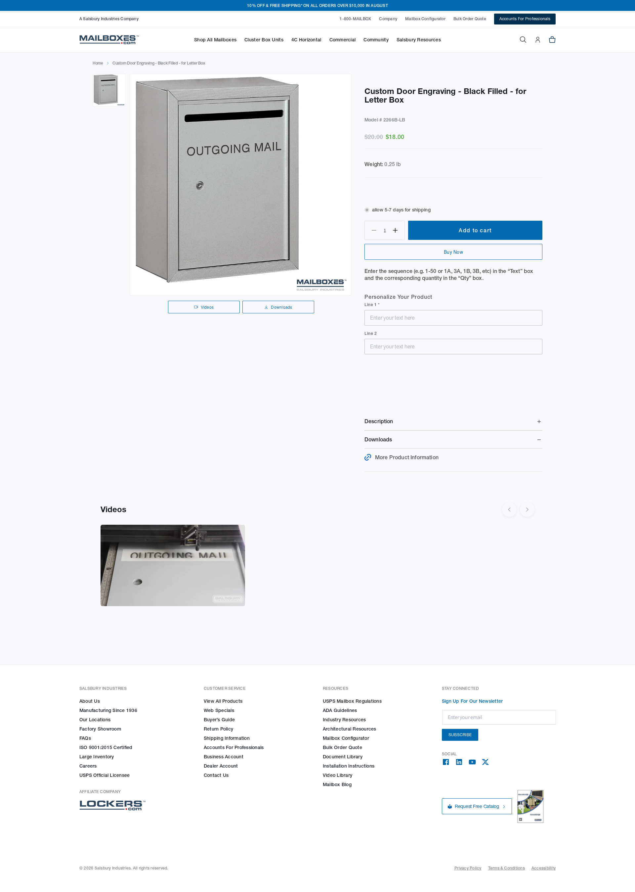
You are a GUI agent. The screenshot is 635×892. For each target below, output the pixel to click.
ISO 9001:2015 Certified (106, 747)
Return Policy (218, 729)
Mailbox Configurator (425, 18)
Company (388, 18)
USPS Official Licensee (104, 775)
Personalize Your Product (398, 296)
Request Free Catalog (477, 807)
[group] (240, 184)
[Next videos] (527, 509)
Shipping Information (227, 738)
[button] (215, 39)
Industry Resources (344, 720)
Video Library (337, 775)
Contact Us (216, 775)
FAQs (85, 738)
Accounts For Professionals (524, 18)
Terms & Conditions (506, 868)
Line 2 (370, 333)
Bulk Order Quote (469, 18)
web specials (219, 710)
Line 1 (371, 304)
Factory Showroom (100, 729)
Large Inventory (96, 757)
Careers (88, 766)
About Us (89, 701)
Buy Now (453, 251)
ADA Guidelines (340, 710)
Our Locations (94, 720)
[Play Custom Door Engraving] (173, 565)
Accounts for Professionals (234, 747)
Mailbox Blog (337, 784)
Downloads (281, 307)
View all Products (223, 701)
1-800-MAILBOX (355, 18)
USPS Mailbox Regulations (352, 701)
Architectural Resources (349, 729)
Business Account (223, 757)
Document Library (342, 757)
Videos (207, 307)
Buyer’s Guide (219, 720)
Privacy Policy (467, 868)
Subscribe (460, 734)
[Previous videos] (509, 509)
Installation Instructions (348, 766)
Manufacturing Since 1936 (108, 710)
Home (98, 63)
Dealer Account (221, 766)
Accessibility (543, 868)
